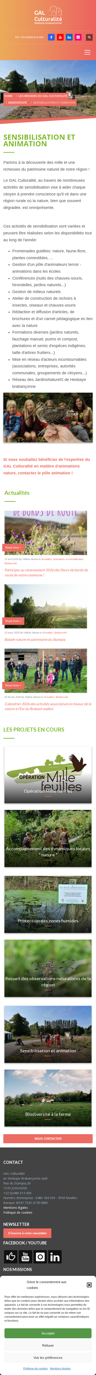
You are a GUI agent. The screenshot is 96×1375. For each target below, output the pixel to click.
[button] (89, 1285)
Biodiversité (10, 563)
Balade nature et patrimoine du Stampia (34, 639)
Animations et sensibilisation (68, 559)
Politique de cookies (35, 1368)
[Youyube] (60, 37)
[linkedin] (69, 37)
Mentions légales (60, 1368)
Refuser (48, 1345)
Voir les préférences (48, 1358)
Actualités (46, 559)
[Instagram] (78, 37)
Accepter (48, 1333)
